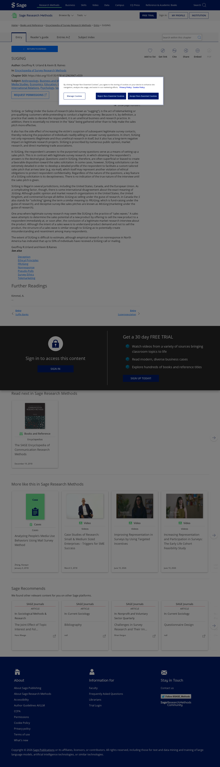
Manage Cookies (74, 96)
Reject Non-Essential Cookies (111, 96)
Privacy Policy (126, 87)
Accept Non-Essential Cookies (143, 96)
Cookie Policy (139, 87)
